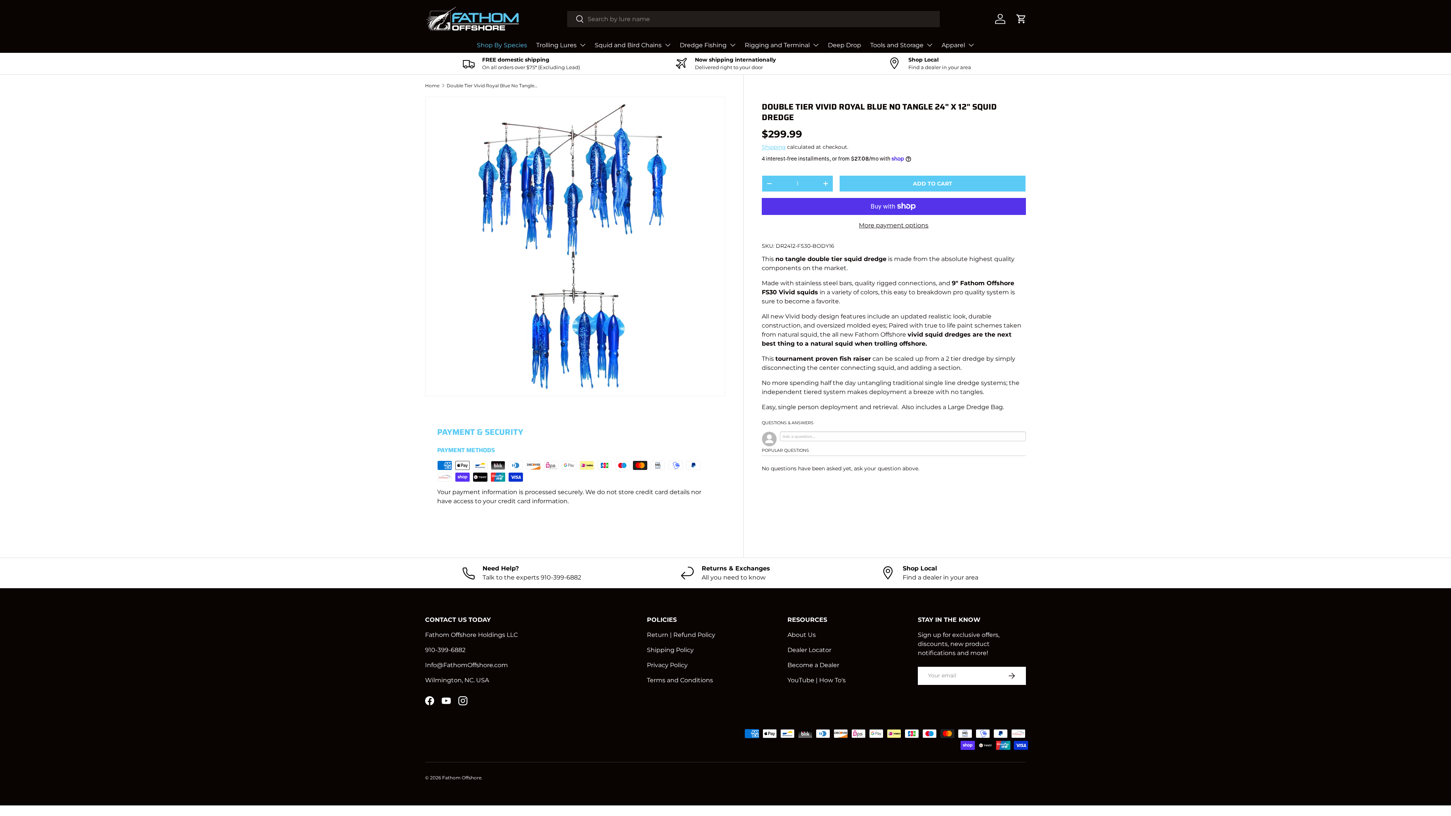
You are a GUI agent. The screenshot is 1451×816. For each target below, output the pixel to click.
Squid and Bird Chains (628, 45)
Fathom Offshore (461, 777)
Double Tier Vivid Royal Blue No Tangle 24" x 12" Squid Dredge (492, 85)
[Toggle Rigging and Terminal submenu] (815, 44)
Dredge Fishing (703, 45)
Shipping (774, 147)
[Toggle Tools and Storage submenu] (929, 44)
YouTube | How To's (816, 680)
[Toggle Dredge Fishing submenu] (732, 44)
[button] (1021, 19)
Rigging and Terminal (777, 45)
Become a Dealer (813, 665)
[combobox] (753, 19)
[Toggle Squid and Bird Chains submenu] (667, 44)
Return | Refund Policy (681, 634)
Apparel (953, 45)
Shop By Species (502, 45)
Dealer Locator (809, 650)
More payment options (893, 225)
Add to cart (932, 183)
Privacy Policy (667, 665)
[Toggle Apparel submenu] (971, 44)
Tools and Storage (897, 45)
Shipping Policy (670, 650)
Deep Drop (844, 45)
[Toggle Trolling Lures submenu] (582, 44)
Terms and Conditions (680, 680)
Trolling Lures (556, 45)
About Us (801, 634)
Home (432, 85)
